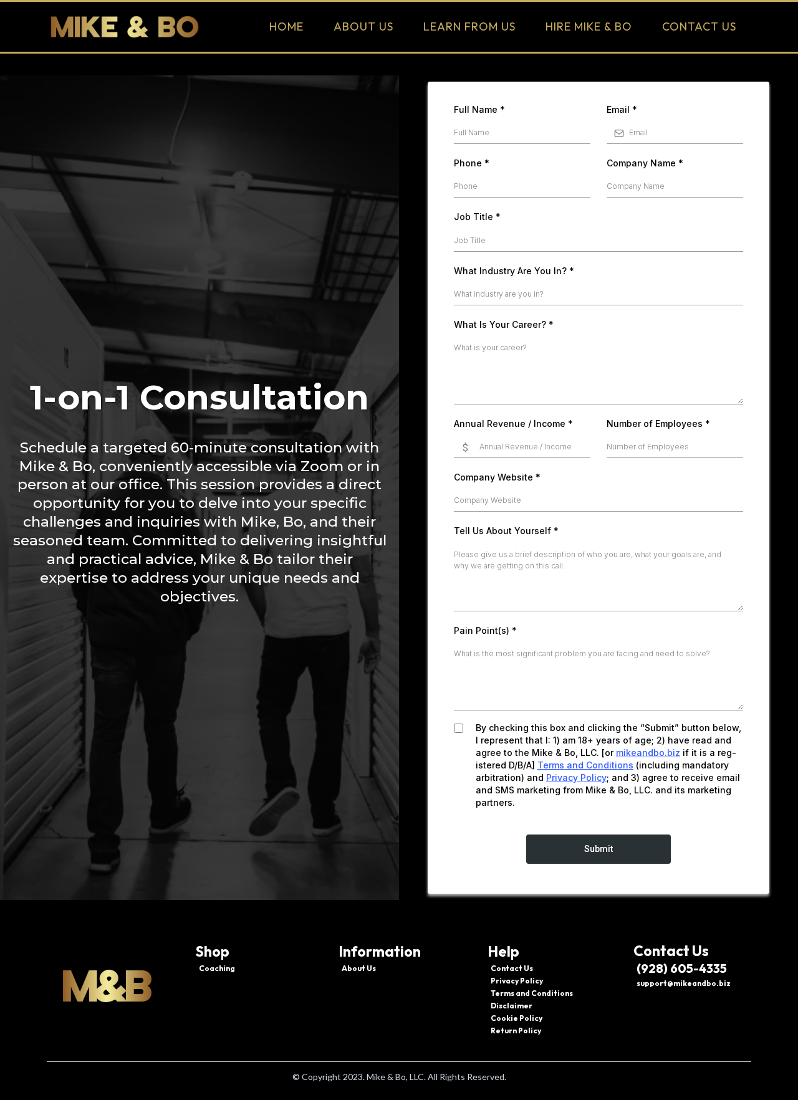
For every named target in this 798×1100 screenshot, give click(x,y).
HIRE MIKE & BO (589, 26)
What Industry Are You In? (514, 270)
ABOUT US (363, 26)
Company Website (497, 477)
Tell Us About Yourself (506, 530)
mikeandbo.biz (648, 752)
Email (622, 109)
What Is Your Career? (504, 324)
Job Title (477, 216)
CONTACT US (699, 26)
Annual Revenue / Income (513, 423)
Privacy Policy (576, 777)
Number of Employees (658, 423)
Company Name (645, 163)
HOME (286, 26)
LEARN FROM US (469, 26)
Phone (471, 163)
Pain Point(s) (485, 630)
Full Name (479, 109)
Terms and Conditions (585, 765)
